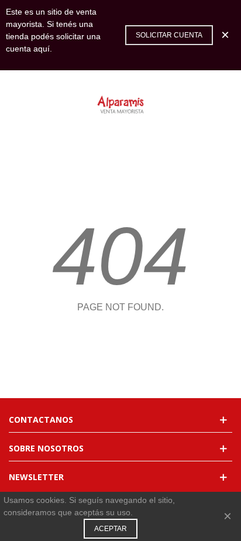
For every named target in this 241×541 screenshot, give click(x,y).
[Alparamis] (120, 105)
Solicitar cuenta (169, 35)
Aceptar (110, 529)
